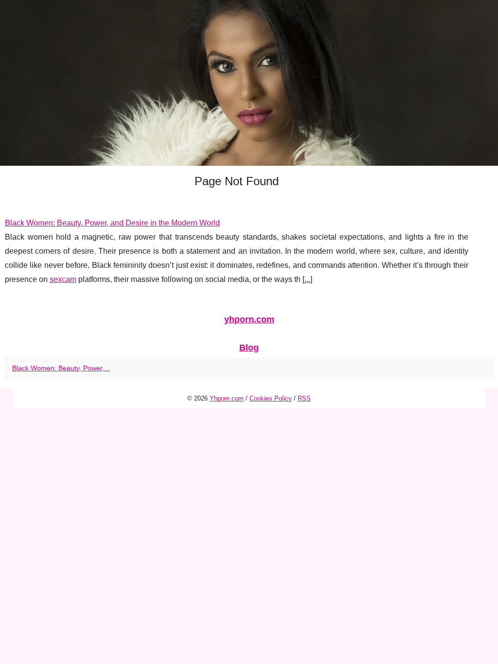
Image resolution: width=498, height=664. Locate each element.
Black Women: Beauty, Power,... (61, 368)
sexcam (63, 279)
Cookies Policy (270, 398)
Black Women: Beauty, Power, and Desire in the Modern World (112, 223)
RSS (304, 398)
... (307, 279)
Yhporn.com (227, 398)
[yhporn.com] (249, 83)
